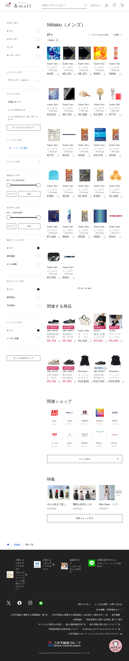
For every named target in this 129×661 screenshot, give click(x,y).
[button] (23, 31)
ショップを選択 (20, 148)
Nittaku (17, 544)
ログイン (96, 5)
